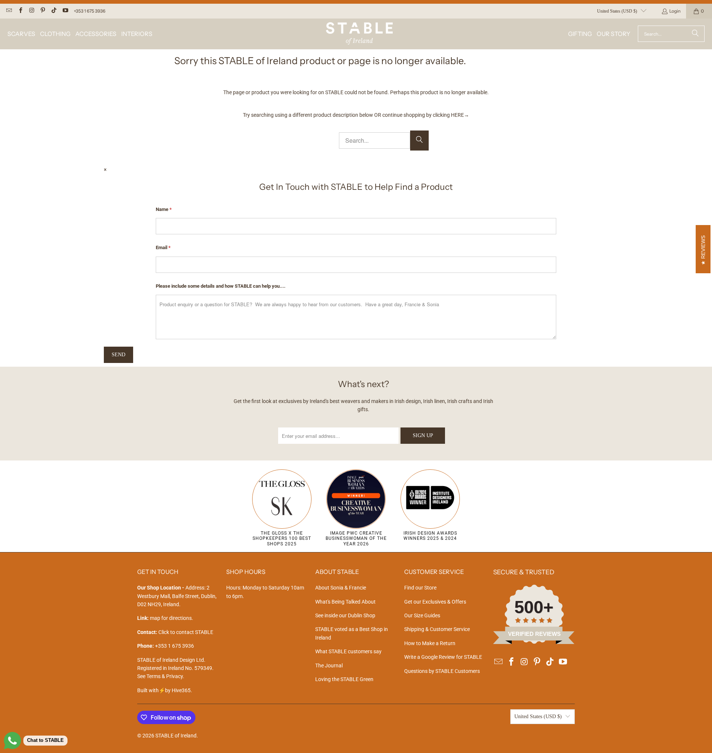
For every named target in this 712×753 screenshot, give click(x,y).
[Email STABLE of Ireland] (9, 11)
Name (164, 209)
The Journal (329, 665)
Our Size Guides (422, 615)
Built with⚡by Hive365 (164, 690)
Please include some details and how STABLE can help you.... (221, 286)
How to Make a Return (429, 643)
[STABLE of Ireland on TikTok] (53, 11)
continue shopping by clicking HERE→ (425, 115)
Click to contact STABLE (185, 632)
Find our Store (420, 588)
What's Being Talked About (345, 602)
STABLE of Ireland (176, 736)
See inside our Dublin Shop (345, 615)
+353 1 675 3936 (89, 11)
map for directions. (165, 618)
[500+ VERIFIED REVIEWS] (534, 642)
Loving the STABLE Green (344, 679)
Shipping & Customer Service (437, 629)
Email (163, 247)
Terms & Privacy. (165, 676)
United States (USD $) (617, 11)
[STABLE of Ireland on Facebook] (20, 11)
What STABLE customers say (348, 651)
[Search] (695, 34)
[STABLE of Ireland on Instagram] (31, 11)
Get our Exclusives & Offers (435, 602)
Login (674, 11)
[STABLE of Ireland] (359, 34)
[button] (21, 34)
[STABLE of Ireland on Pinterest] (42, 11)
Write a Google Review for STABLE (443, 657)
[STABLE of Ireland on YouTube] (65, 11)
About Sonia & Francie (340, 588)
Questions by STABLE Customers (442, 671)
